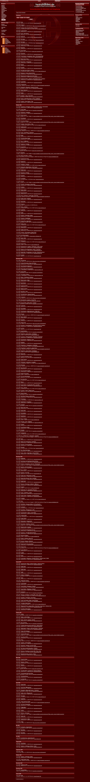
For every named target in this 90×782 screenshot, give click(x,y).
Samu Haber (23, 109)
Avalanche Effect (24, 285)
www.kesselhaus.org (39, 57)
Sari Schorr (23, 201)
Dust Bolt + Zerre (24, 291)
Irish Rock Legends (24, 235)
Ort (24, 17)
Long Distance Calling (25, 427)
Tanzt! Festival (24, 359)
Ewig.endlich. (78, 39)
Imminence (23, 591)
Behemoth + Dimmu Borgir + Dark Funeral (29, 167)
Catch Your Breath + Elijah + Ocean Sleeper (29, 600)
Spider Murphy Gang (25, 759)
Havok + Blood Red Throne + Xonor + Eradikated (30, 98)
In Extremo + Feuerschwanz (26, 727)
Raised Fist (23, 161)
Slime (22, 555)
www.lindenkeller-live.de (38, 346)
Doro (22, 501)
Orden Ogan (23, 566)
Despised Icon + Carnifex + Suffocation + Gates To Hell (31, 246)
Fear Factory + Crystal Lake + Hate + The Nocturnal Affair (32, 56)
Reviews (77, 15)
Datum (18, 17)
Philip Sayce (23, 169)
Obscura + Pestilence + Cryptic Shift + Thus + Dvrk (31, 594)
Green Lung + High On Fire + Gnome (28, 475)
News (6, 38)
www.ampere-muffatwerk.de (35, 236)
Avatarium (3, 34)
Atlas (81, 6)
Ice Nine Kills (23, 679)
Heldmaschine (23, 126)
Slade (22, 721)
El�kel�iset (23, 707)
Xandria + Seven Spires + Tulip (27, 101)
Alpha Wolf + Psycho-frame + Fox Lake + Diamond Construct (33, 252)
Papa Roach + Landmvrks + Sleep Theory (29, 348)
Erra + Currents (24, 418)
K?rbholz (22, 187)
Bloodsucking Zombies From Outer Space (29, 75)
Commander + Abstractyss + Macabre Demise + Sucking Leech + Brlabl (35, 558)
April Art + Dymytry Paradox (26, 466)
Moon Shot (23, 353)
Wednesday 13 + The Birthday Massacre (29, 489)
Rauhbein (23, 342)
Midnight (77, 32)
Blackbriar (23, 47)
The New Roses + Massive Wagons (28, 294)
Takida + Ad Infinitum (25, 574)
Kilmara (77, 40)
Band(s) (27, 17)
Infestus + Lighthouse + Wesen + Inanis (28, 746)
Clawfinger (23, 209)
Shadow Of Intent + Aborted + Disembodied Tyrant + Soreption (33, 78)
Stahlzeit (82, 7)
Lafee (22, 572)
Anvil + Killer (23, 238)
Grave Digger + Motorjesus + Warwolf (28, 586)
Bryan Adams (23, 129)
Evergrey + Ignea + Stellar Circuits (27, 390)
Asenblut (22, 67)
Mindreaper (78, 42)
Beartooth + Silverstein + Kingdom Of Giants (29, 87)
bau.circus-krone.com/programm (39, 25)
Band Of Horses (24, 192)
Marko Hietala (23, 189)
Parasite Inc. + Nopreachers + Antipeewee (29, 345)
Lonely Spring (23, 518)
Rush (22, 639)
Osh (2, 28)
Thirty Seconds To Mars (25, 701)
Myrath (22, 64)
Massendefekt (23, 226)
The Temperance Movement (26, 265)
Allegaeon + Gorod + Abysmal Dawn (28, 73)
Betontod (23, 152)
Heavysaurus (23, 546)
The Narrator (23, 118)
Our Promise (23, 282)
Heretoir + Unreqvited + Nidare (27, 215)
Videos (6, 43)
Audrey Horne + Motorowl (26, 198)
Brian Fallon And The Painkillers (27, 268)
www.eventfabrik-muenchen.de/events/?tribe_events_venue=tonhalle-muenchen (48, 116)
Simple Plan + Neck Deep (26, 221)
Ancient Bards (4, 25)
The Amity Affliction (25, 121)
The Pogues (23, 398)
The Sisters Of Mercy (25, 274)
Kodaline (22, 486)
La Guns (22, 328)
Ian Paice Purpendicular (25, 704)
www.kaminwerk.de (39, 40)
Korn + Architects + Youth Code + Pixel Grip (29, 195)
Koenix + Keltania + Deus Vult (27, 538)
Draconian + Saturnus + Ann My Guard (28, 645)
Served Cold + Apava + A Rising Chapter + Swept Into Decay (32, 563)
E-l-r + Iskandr (24, 469)
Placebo (22, 314)
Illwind (77, 16)
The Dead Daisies (24, 676)
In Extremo (23, 297)
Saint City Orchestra (25, 44)
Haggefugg (23, 698)
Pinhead (22, 424)
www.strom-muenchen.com (37, 51)
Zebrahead (23, 458)
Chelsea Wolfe (24, 515)
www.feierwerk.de (37, 23)
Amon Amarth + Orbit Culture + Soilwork (28, 302)
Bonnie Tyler (23, 322)
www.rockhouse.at (42, 28)
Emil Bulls (78, 25)
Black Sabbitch (24, 316)
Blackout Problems (24, 535)
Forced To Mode (24, 659)
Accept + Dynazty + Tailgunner (27, 541)
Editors (22, 614)
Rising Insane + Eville (25, 280)
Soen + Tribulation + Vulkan (26, 492)
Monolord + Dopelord (25, 172)
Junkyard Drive (83, 10)
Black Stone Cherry (25, 58)
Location (21, 17)
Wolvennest (23, 240)
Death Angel (23, 481)
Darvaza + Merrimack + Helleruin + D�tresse (30, 484)
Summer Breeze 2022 (80, 34)
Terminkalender (8, 42)
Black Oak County (24, 407)
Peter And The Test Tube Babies (27, 543)
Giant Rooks (23, 146)
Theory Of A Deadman (25, 631)
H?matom (23, 404)
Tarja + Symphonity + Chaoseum (27, 132)
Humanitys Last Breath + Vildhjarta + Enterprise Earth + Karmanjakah (34, 106)
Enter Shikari (23, 271)
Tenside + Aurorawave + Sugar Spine (28, 184)
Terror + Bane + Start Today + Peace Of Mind (29, 452)
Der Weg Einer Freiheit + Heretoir (27, 70)
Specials (3, 11)
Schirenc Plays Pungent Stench (81, 9)
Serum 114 (23, 716)
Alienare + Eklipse (24, 662)
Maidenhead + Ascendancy (26, 401)
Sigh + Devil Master (25, 33)
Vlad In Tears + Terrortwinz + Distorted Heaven (30, 495)
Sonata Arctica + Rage (25, 718)
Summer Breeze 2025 (80, 30)
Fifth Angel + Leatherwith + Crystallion (28, 362)
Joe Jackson (23, 260)
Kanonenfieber (24, 769)
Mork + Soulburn (24, 206)
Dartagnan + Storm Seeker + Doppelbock (29, 333)
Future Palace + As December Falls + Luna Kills (30, 384)
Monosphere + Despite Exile (26, 521)
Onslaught (3, 31)
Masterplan (78, 21)
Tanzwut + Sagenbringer (25, 218)
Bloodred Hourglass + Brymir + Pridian (28, 653)
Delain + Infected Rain (25, 616)
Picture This (23, 243)
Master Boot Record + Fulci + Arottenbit (28, 478)
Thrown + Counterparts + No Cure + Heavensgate (30, 463)
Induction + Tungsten (25, 144)
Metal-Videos (78, 37)
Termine (2, 9)
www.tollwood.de (37, 738)
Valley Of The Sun (24, 229)
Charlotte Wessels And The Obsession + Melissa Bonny (32, 625)
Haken (22, 92)
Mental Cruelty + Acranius (26, 526)
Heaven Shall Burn (79, 31)
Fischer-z (23, 204)
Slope (22, 212)
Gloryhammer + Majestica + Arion (27, 339)
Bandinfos (3, 14)
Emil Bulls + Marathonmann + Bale (27, 509)
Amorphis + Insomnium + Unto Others (28, 597)
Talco (22, 577)
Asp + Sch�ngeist (24, 141)
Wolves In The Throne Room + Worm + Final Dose (30, 249)
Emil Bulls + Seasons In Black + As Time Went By (31, 504)
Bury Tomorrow (24, 622)
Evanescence (23, 84)
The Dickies (23, 743)
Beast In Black (24, 393)
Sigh (81, 11)
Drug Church (23, 50)
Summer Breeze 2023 (80, 33)
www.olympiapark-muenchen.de (43, 85)
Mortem (77, 20)
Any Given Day (24, 367)
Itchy (22, 438)
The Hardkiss (23, 413)
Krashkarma (23, 415)
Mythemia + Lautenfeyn (25, 112)
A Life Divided (23, 583)
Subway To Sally (24, 764)
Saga (22, 751)
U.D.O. (77, 44)
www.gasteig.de (39, 516)
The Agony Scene (79, 41)
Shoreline (23, 175)
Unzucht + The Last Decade (26, 444)
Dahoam (3, 5)
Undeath (22, 255)
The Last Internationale (25, 376)
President (23, 319)
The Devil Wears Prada (25, 138)
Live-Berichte (78, 28)
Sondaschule (23, 432)
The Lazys (23, 53)
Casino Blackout (24, 549)
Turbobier (23, 498)
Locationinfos (4, 15)
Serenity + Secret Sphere (26, 642)
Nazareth (22, 447)
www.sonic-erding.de (36, 300)
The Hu (22, 181)
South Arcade (23, 667)
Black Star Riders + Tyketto (26, 155)
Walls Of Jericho (24, 288)
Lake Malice (23, 81)
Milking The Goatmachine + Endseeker (28, 441)
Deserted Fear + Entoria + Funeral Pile (28, 299)
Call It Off (82, 12)
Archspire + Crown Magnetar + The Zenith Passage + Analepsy (33, 325)
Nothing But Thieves (25, 580)
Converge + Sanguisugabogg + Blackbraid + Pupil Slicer (31, 336)
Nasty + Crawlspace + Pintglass (27, 277)
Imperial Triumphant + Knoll (26, 356)
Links (2, 13)
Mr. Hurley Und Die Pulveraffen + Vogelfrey (29, 648)
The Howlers (23, 308)
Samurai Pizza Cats (25, 158)
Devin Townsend (24, 90)
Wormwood (78, 18)
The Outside (78, 43)
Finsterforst (78, 19)
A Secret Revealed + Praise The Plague (28, 263)
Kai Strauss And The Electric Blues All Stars (29, 461)
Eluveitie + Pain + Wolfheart (26, 421)
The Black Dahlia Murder (26, 603)
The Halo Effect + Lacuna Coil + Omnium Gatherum (31, 670)
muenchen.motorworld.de (37, 88)
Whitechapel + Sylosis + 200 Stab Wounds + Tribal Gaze (32, 628)
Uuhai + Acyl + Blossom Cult (26, 693)
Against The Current (25, 373)
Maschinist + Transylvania (26, 61)
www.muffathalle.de (35, 244)
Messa (22, 381)
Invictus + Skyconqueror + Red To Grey (28, 232)
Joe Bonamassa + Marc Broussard (27, 737)
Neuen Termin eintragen (20, 12)
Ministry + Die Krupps (25, 713)
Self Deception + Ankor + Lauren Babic (28, 512)
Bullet (22, 135)
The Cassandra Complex (25, 370)
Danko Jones (23, 223)
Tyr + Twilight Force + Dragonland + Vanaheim (30, 435)
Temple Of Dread (79, 17)
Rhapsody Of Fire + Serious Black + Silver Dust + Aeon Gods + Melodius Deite (36, 606)
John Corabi (23, 410)
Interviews (78, 24)
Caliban (22, 552)
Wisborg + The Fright (25, 472)
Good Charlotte (24, 331)
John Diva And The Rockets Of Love (28, 529)
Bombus (22, 664)
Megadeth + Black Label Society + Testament (30, 690)
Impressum (3, 17)
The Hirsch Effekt (24, 636)
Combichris (23, 506)
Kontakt (2, 18)
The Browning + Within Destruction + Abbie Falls (30, 311)
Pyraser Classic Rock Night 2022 (82, 35)
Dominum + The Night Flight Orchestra (28, 532)
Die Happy (23, 39)
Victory (22, 710)
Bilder (2, 12)
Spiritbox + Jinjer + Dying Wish (27, 95)
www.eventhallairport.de (53, 156)
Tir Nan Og (23, 305)
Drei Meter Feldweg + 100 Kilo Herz (28, 396)
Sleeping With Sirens (25, 633)
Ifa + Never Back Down (25, 450)
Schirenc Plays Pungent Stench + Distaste (29, 27)
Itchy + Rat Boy (24, 387)
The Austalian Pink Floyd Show (27, 673)
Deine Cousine (24, 115)
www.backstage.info (38, 31)
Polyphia (22, 430)
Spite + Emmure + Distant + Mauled (28, 619)
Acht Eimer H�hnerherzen (26, 687)
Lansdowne (23, 178)
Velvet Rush (23, 684)
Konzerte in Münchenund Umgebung (80, 4)
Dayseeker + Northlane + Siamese (27, 523)
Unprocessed (23, 149)
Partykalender (4, 10)
